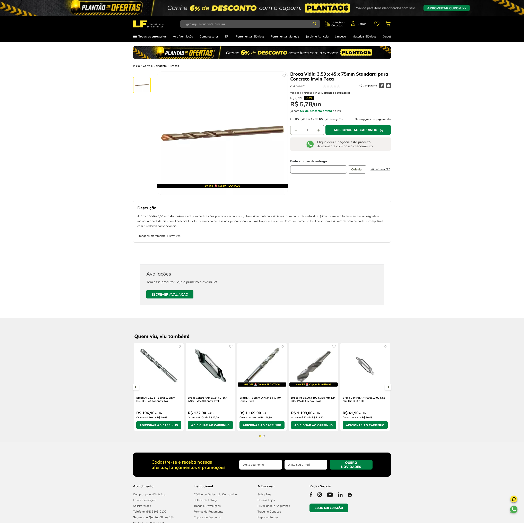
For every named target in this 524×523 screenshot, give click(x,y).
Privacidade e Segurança (273, 506)
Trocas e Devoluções (207, 506)
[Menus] (376, 24)
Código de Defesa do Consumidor (216, 494)
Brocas (174, 65)
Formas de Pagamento (209, 511)
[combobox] (252, 24)
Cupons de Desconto (207, 517)
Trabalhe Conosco (269, 511)
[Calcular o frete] (357, 169)
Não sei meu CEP (380, 169)
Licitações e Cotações (338, 24)
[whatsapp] (388, 85)
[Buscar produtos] (314, 24)
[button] (514, 500)
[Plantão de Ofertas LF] (262, 8)
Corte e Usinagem (155, 65)
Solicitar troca (142, 506)
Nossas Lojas (266, 500)
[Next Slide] (388, 387)
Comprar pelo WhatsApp (149, 494)
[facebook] (381, 85)
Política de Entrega (206, 500)
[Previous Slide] (136, 387)
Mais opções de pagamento (373, 119)
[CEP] (318, 167)
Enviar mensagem (144, 500)
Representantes (268, 517)
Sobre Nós (264, 494)
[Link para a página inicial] (136, 66)
